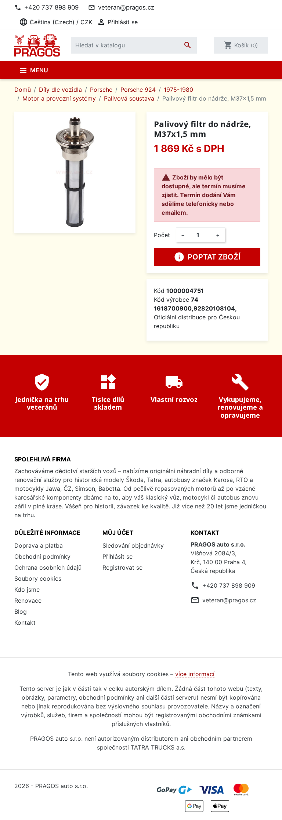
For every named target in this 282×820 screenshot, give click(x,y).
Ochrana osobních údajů (48, 567)
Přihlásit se (117, 556)
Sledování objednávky (133, 545)
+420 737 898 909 (51, 7)
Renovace (27, 600)
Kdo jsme (27, 589)
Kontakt (25, 622)
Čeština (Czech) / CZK (55, 22)
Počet (162, 235)
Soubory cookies (37, 578)
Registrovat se (122, 567)
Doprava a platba (38, 545)
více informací (194, 674)
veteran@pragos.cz (126, 7)
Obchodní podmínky (42, 556)
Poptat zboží (207, 256)
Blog (20, 611)
